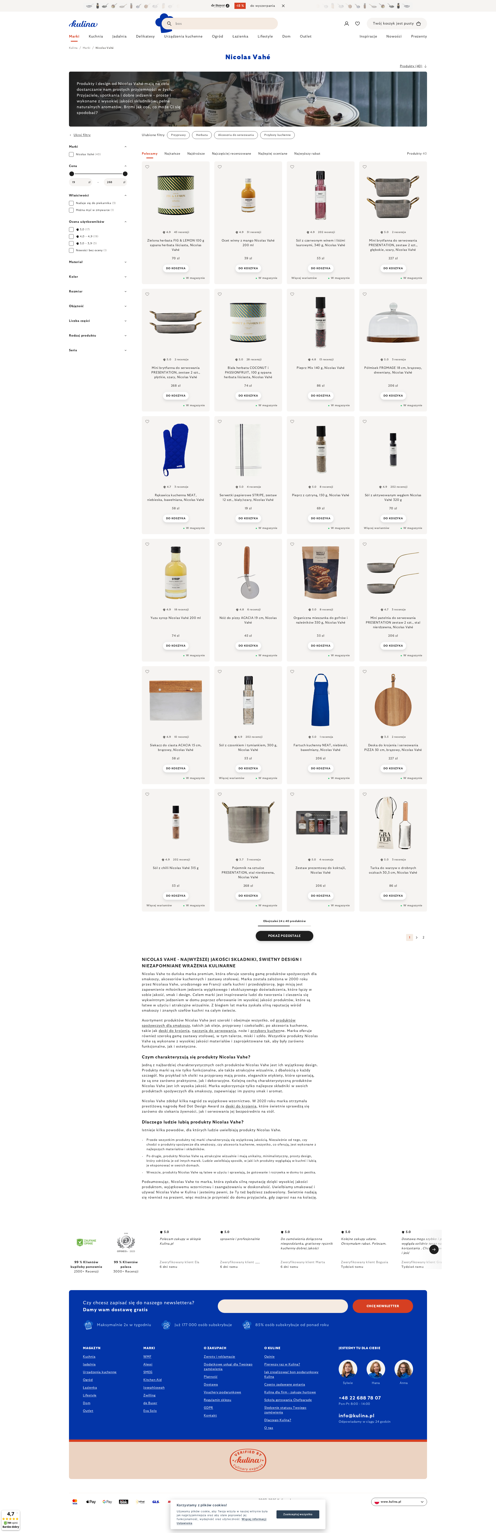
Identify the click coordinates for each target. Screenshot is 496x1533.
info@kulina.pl (357, 1416)
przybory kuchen (265, 1031)
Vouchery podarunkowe (222, 1392)
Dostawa (211, 1384)
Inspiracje (368, 36)
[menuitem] (74, 37)
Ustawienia (184, 1523)
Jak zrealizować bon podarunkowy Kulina (291, 1374)
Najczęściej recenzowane (231, 153)
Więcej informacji (254, 1519)
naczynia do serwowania (214, 1031)
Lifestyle (89, 1395)
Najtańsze (172, 153)
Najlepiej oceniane (272, 153)
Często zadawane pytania (284, 1384)
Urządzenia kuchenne (100, 1372)
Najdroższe (196, 153)
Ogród (88, 1379)
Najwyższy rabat (307, 153)
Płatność (210, 1376)
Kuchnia (89, 1356)
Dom (86, 1403)
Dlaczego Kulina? (277, 1420)
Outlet (88, 1410)
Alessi (147, 1364)
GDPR (208, 1407)
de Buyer (150, 1403)
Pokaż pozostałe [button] (284, 935)
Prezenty (419, 36)
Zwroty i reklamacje (219, 1356)
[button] (284, 154)
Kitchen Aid (152, 1379)
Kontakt (210, 1415)
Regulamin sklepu (217, 1400)
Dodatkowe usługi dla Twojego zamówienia (228, 1367)
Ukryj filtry (82, 135)
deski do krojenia (174, 1031)
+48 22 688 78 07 (360, 1398)
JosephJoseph (154, 1387)
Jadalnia (89, 1364)
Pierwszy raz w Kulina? (282, 1364)
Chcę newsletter (383, 1306)
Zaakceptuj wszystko (297, 1514)
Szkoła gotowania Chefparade (288, 1400)
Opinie (269, 1356)
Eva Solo (150, 1410)
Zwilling (149, 1395)
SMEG (147, 1372)
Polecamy (150, 153)
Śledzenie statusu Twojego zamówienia (285, 1410)
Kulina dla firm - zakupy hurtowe (290, 1392)
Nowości (394, 36)
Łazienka (90, 1387)
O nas (268, 1427)
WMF (147, 1356)
